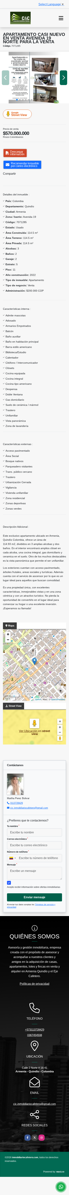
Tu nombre (13, 826)
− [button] (8, 639)
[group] (34, 77)
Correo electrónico (17, 838)
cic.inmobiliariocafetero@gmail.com (29, 807)
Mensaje (12, 864)
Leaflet (38, 699)
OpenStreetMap (58, 699)
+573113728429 (34, 1029)
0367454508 (34, 1035)
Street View (19, 114)
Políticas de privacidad (34, 983)
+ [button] (8, 634)
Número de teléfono (18, 851)
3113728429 (16, 803)
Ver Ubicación (28, 731)
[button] (17, 99)
